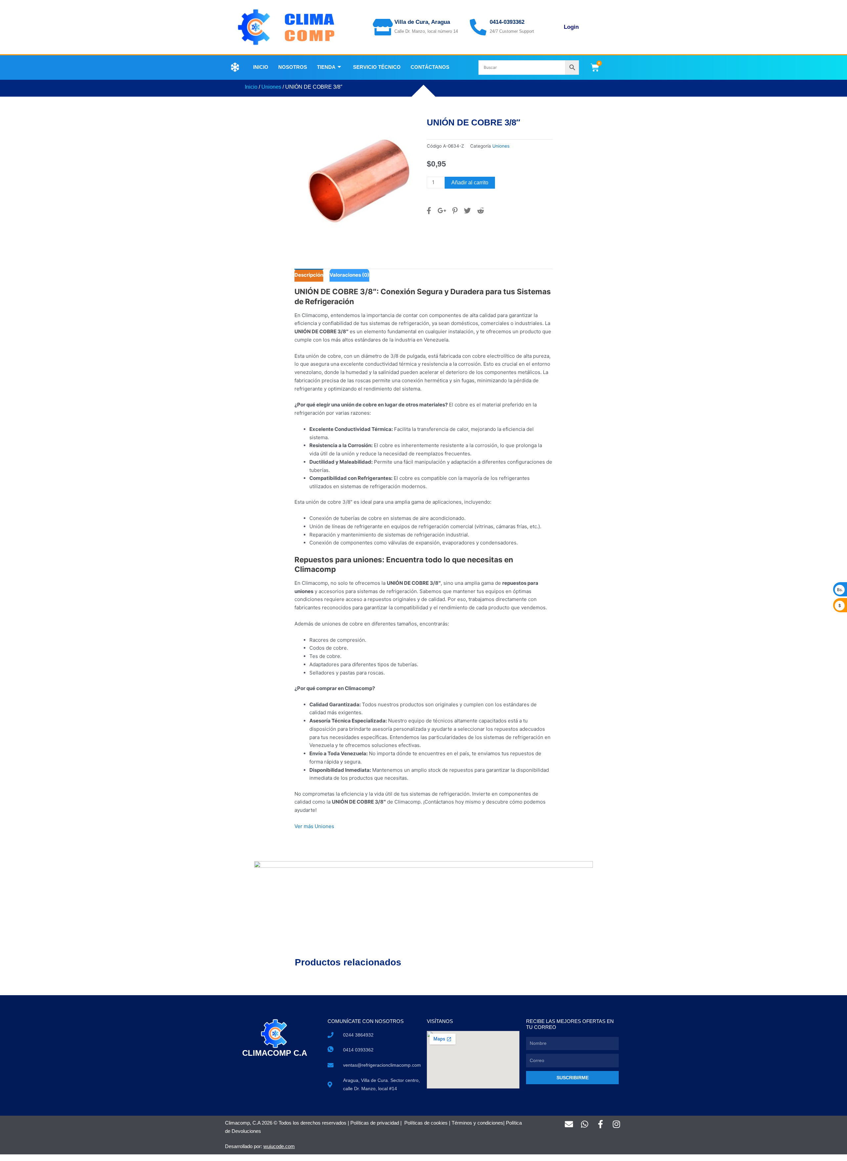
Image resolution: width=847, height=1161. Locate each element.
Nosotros (292, 67)
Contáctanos (430, 67)
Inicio (260, 67)
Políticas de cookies (426, 1123)
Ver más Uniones (314, 826)
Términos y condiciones (477, 1123)
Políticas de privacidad (374, 1123)
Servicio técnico (377, 67)
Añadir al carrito (469, 182)
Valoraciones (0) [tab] (349, 275)
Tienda (326, 67)
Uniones (271, 87)
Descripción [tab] (308, 275)
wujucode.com (279, 1146)
